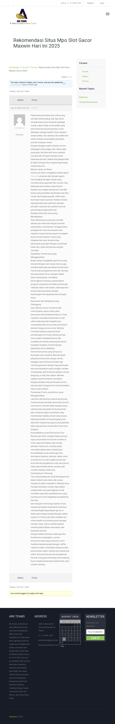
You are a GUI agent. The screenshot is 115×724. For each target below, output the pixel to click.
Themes (33, 67)
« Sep (62, 646)
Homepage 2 (14, 67)
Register (90, 3)
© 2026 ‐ (17, 717)
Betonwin (83, 97)
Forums (25, 67)
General (85, 72)
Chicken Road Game (88, 102)
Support (85, 76)
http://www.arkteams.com (49, 645)
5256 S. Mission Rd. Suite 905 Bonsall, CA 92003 (47, 627)
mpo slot (34, 176)
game (70, 77)
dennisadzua (16, 85)
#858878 (34, 108)
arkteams (13, 717)
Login (101, 3)
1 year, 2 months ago (29, 85)
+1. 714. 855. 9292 (46, 635)
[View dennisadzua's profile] (64, 83)
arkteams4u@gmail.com (48, 640)
